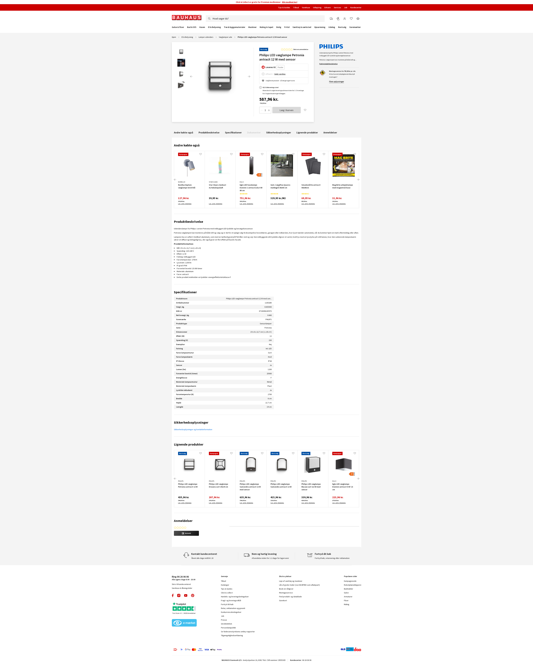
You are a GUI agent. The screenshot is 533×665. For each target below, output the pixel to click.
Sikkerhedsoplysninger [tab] (191, 422)
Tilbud (296, 7)
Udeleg (331, 27)
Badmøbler (348, 589)
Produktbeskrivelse (209, 132)
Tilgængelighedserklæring (232, 635)
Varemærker (355, 27)
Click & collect (227, 592)
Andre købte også (183, 132)
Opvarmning (319, 27)
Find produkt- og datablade (290, 596)
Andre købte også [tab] (187, 145)
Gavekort (283, 600)
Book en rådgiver (286, 589)
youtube (186, 595)
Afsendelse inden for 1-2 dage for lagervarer (270, 558)
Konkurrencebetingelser (231, 612)
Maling (346, 604)
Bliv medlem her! (289, 2)
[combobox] (265, 18)
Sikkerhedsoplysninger (278, 132)
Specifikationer (233, 132)
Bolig (278, 27)
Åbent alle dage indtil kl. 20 (202, 558)
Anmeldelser (330, 132)
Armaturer (348, 596)
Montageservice (286, 592)
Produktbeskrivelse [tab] (188, 221)
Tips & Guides (284, 7)
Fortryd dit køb (227, 604)
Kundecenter (355, 7)
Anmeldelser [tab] (183, 521)
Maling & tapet (266, 27)
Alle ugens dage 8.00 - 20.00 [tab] (183, 578)
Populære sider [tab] (350, 576)
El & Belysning (214, 27)
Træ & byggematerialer (234, 27)
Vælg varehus (280, 74)
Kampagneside (350, 581)
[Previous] (191, 76)
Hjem (174, 37)
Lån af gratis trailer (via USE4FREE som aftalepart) (299, 585)
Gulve (346, 592)
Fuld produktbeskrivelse (328, 64)
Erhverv (327, 7)
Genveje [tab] (224, 576)
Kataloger (225, 585)
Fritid (287, 27)
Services (337, 7)
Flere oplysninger (336, 81)
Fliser (346, 600)
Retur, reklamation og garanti (233, 608)
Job (345, 7)
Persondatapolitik (228, 627)
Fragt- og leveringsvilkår (231, 600)
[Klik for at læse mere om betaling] (214, 650)
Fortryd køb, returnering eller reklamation (332, 558)
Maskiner (252, 27)
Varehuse (306, 7)
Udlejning (317, 7)
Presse (224, 620)
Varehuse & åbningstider (182, 588)
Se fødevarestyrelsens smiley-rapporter (238, 631)
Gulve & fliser (178, 27)
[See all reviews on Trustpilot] (184, 607)
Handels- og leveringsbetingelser (235, 596)
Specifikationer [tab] (185, 292)
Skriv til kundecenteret (181, 584)
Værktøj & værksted (302, 27)
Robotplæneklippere (352, 585)
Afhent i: (270, 74)
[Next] (249, 76)
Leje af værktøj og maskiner (290, 581)
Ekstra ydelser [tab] (285, 576)
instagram (179, 595)
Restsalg (342, 27)
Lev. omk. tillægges (184, 204)
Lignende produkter (307, 132)
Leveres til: (271, 67)
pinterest (193, 595)
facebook (173, 595)
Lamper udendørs (206, 37)
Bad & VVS (191, 27)
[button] (186, 533)
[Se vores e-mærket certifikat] (184, 623)
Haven (202, 27)
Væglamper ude (225, 37)
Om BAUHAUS (226, 624)
